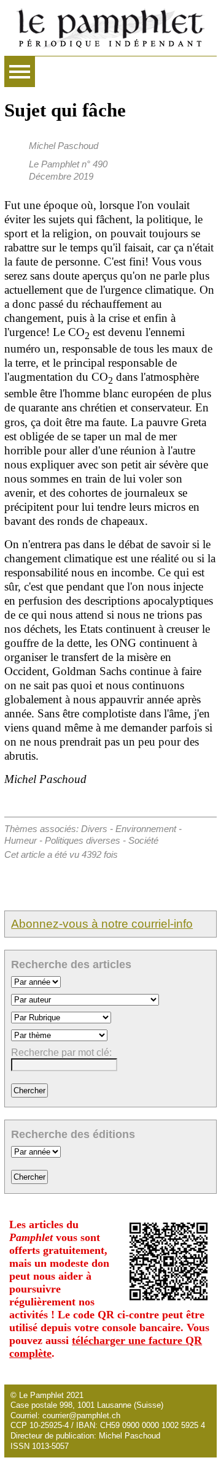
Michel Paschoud (63, 145)
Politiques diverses (82, 840)
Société (143, 840)
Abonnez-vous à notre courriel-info (102, 923)
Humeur (20, 840)
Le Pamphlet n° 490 (68, 164)
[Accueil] (110, 28)
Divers (94, 828)
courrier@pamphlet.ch (81, 1415)
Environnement (145, 828)
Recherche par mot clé (60, 1052)
